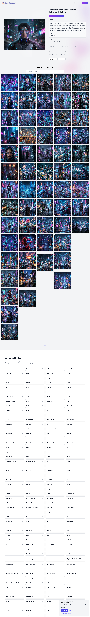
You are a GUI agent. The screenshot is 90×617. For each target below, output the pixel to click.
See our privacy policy (66, 613)
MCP (64, 3)
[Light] (75, 3)
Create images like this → (56, 16)
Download (62, 59)
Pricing (69, 3)
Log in (79, 3)
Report (60, 41)
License (50, 54)
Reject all (71, 610)
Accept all (64, 610)
